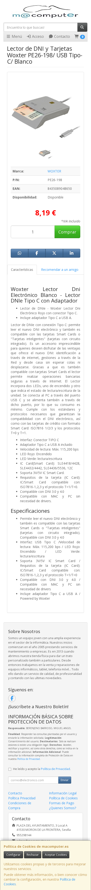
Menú (16, 36)
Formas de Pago (61, 803)
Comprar (67, 232)
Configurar (13, 855)
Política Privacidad (21, 798)
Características (22, 269)
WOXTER (54, 171)
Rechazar (33, 855)
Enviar (65, 780)
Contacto (61, 36)
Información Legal (63, 793)
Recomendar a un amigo (59, 269)
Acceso (37, 36)
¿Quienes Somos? (62, 808)
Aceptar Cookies (56, 855)
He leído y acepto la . (42, 769)
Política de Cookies (63, 798)
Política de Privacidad (28, 759)
